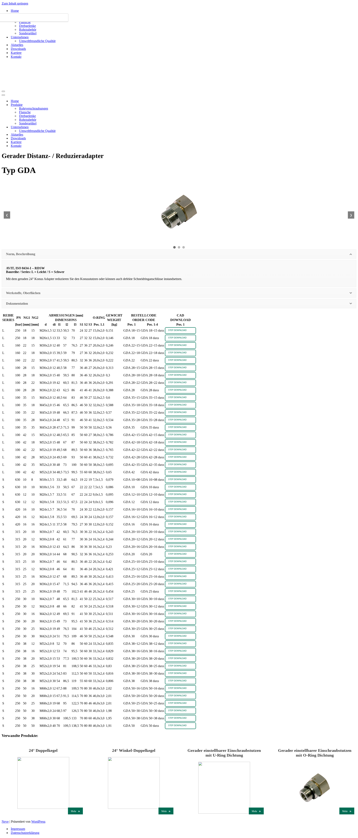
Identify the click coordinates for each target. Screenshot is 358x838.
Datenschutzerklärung (25, 832)
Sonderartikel (27, 33)
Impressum (18, 829)
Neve (5, 821)
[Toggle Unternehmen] (74, 127)
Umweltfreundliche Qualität (37, 41)
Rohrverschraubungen (33, 108)
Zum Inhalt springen (15, 3)
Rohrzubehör (27, 29)
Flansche (25, 22)
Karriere (16, 52)
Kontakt (16, 56)
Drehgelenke (27, 26)
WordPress (38, 821)
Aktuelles (17, 45)
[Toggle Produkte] (74, 105)
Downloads (18, 49)
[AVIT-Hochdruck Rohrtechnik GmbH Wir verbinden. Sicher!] (22, 73)
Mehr (75, 811)
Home (15, 10)
